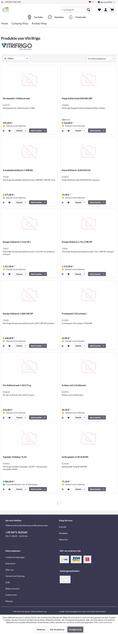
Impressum (10, 563)
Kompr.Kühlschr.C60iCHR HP (18, 313)
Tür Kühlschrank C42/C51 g (17, 385)
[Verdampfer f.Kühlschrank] (29, 80)
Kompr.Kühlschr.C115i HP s (17, 241)
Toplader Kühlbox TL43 (14, 456)
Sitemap (9, 601)
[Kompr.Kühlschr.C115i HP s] (29, 223)
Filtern (10, 58)
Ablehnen (41, 629)
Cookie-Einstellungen (15, 557)
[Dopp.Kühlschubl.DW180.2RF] (88, 80)
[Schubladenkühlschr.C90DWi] (29, 151)
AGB (7, 582)
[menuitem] (77, 9)
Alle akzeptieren (57, 629)
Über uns (9, 569)
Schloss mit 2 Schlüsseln (74, 385)
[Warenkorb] (112, 9)
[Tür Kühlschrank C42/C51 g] (29, 367)
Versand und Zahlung (14, 576)
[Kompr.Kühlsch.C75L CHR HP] (88, 223)
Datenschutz (11, 595)
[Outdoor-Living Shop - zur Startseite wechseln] (5, 9)
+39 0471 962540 (16, 532)
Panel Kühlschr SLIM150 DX (76, 170)
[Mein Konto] (105, 9)
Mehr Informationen (103, 622)
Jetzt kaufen (36, 130)
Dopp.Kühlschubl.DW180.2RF (77, 98)
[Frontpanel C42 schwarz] (88, 295)
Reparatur (63, 539)
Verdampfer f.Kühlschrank (16, 98)
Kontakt (62, 527)
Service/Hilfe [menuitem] (106, 2)
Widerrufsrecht (12, 588)
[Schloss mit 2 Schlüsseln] (88, 367)
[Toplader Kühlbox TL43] (29, 438)
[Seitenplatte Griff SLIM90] (88, 438)
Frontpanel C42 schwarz (74, 313)
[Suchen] (88, 9)
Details (19, 130)
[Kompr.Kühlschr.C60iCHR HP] (29, 295)
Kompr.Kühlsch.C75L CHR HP (77, 241)
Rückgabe (63, 533)
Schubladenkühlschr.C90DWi (18, 170)
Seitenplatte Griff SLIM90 (75, 456)
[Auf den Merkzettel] (9, 130)
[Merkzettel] (99, 9)
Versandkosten (52, 611)
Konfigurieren (75, 629)
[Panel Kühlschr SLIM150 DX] (88, 151)
